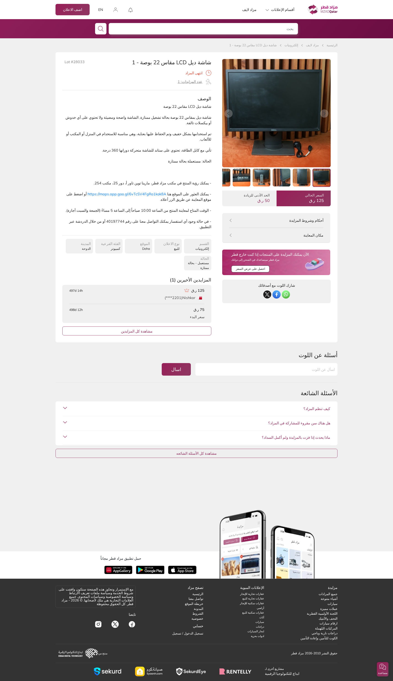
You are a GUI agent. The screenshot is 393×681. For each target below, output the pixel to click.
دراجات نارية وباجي (325, 633)
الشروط (197, 613)
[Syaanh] (148, 671)
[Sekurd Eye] (191, 672)
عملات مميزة (329, 609)
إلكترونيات (291, 45)
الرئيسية (332, 45)
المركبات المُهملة (326, 628)
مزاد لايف (249, 9)
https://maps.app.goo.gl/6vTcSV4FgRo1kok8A (127, 194)
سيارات (333, 604)
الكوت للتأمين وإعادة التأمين (319, 638)
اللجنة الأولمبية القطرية (322, 613)
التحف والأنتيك (328, 619)
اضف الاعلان (72, 9)
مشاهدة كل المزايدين (137, 331)
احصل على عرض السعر (250, 269)
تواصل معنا (196, 599)
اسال (176, 369)
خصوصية (197, 619)
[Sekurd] (107, 671)
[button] (382, 669)
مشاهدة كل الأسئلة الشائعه (196, 453)
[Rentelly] (235, 671)
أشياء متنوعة (329, 599)
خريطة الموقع (194, 604)
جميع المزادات (328, 594)
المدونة (198, 609)
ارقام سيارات (329, 623)
